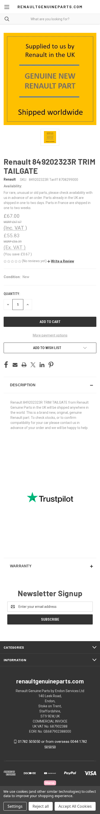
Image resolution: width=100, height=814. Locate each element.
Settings (15, 806)
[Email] (15, 364)
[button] (60, 261)
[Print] (24, 364)
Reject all (41, 806)
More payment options (50, 335)
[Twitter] (33, 364)
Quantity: (12, 294)
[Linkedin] (42, 364)
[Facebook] (6, 364)
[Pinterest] (51, 364)
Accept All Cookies (75, 806)
